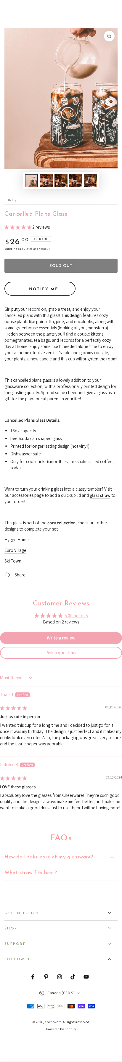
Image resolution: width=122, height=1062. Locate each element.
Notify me (43, 289)
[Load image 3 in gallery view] (61, 180)
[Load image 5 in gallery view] (90, 180)
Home (9, 200)
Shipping (10, 249)
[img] (13, 708)
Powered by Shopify (61, 1029)
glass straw (100, 495)
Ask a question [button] (61, 653)
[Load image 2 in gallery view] (46, 180)
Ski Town (12, 561)
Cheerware (53, 1022)
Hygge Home (16, 539)
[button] (18, 227)
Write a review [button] (61, 638)
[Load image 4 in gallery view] (75, 180)
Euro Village (15, 550)
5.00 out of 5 (76, 615)
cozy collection (61, 523)
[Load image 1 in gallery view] (31, 180)
